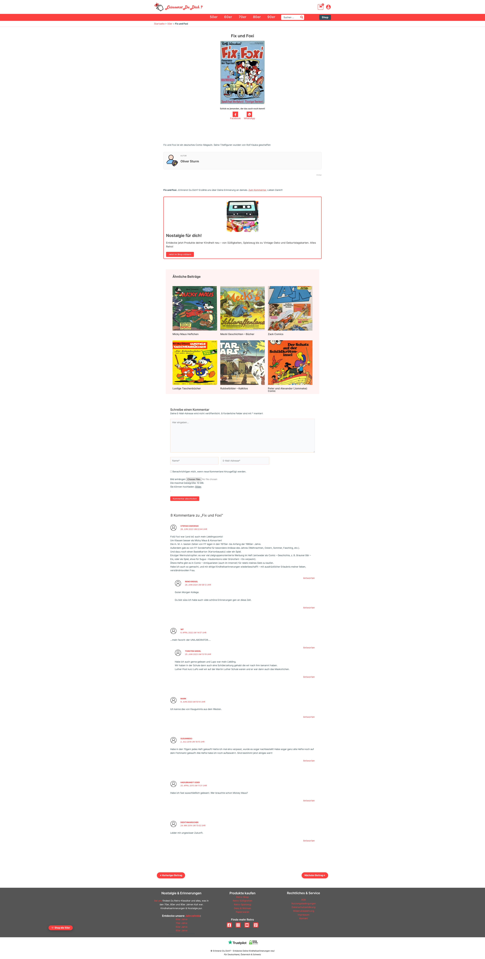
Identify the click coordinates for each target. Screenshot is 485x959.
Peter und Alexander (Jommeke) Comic (287, 389)
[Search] (302, 17)
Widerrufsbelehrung (303, 911)
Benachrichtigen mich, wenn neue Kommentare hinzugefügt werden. (209, 471)
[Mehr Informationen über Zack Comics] (290, 308)
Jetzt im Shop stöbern (180, 254)
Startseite (159, 23)
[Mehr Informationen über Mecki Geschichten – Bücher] (242, 308)
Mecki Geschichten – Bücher (237, 334)
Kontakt (303, 918)
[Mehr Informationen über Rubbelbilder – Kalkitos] (242, 362)
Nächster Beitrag (315, 875)
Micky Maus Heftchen (186, 334)
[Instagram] (238, 925)
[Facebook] (229, 925)
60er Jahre (181, 919)
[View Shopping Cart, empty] (320, 7)
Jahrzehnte (192, 915)
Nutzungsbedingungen (303, 903)
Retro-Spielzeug (242, 904)
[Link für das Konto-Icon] (328, 6)
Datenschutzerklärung (303, 907)
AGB (303, 899)
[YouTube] (246, 925)
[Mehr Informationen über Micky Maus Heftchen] (195, 308)
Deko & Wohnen (242, 908)
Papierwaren (242, 912)
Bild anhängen (178, 479)
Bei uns (158, 900)
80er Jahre (181, 927)
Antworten (309, 578)
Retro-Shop (242, 897)
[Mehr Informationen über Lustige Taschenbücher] (195, 362)
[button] (325, 17)
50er (169, 23)
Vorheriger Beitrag (171, 875)
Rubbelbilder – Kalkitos (234, 388)
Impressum (303, 914)
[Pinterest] (255, 925)
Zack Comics (275, 334)
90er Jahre (181, 930)
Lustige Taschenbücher (187, 388)
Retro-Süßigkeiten (242, 900)
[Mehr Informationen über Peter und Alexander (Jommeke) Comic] (290, 362)
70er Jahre (181, 923)
